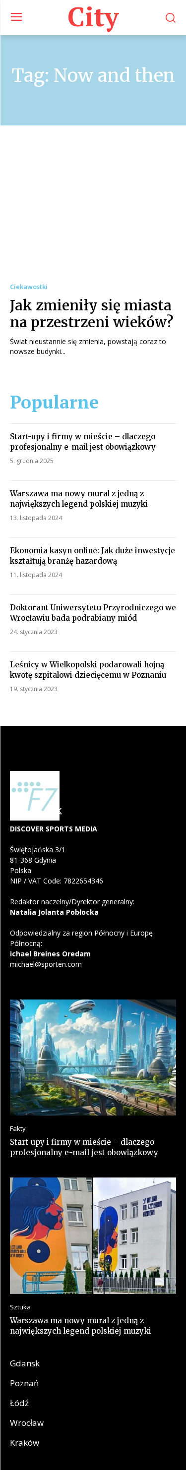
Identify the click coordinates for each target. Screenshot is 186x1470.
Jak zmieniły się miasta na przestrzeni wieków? (92, 313)
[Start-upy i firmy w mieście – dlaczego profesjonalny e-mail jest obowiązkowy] (93, 1058)
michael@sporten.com (46, 964)
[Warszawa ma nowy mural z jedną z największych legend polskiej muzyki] (93, 1235)
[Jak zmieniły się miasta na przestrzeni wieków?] (93, 213)
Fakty (18, 1128)
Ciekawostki (29, 287)
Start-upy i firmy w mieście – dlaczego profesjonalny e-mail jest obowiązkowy (84, 1147)
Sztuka (20, 1307)
